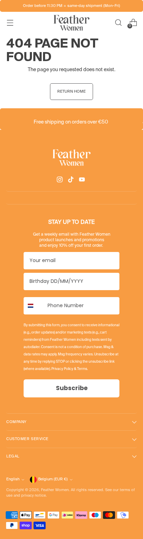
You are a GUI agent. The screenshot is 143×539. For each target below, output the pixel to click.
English (12, 479)
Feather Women (55, 490)
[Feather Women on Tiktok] (71, 180)
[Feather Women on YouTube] (82, 180)
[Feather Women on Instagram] (60, 180)
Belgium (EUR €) (53, 479)
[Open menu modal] (10, 23)
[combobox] (34, 305)
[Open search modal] (118, 23)
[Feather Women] (71, 23)
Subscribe (71, 388)
